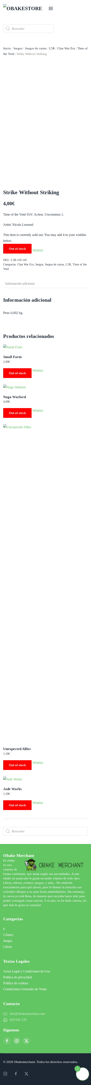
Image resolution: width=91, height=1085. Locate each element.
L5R (52, 48)
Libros (7, 946)
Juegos (17, 48)
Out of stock (17, 373)
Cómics (8, 935)
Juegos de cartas (36, 48)
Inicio (7, 48)
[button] (51, 8)
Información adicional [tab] (19, 283)
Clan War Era (66, 48)
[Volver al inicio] (24, 8)
